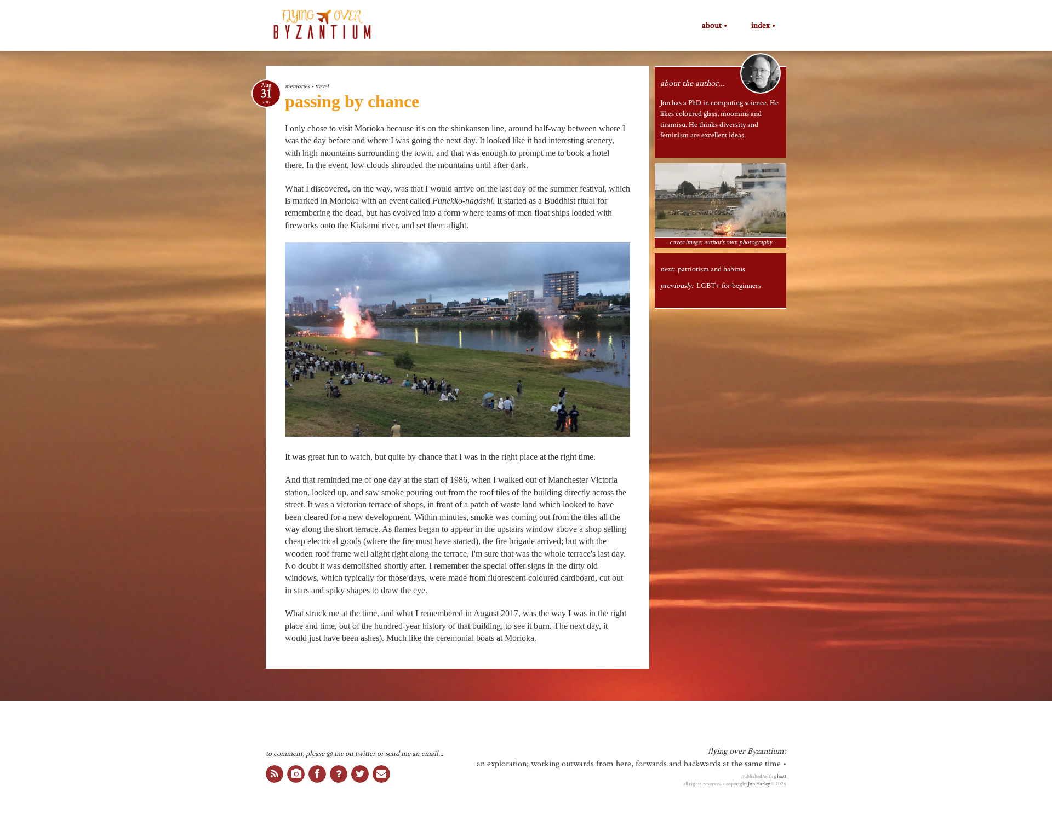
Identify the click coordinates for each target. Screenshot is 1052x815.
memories (297, 86)
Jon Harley (759, 784)
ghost (780, 776)
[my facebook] (317, 774)
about (712, 25)
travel (322, 86)
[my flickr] (296, 774)
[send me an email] (381, 774)
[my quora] (338, 774)
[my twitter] (360, 774)
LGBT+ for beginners (728, 286)
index (760, 25)
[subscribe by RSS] (274, 774)
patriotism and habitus (711, 269)
